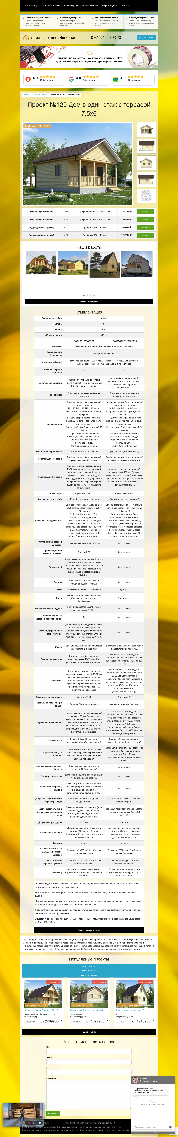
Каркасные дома (51, 5)
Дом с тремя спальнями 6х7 (130, 1010)
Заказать (146, 212)
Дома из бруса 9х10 (89, 971)
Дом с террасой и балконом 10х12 (41, 1010)
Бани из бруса (71, 5)
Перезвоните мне (146, 37)
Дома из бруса (32, 5)
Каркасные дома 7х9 (89, 975)
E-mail (48, 1068)
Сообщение (51, 1078)
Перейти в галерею (88, 301)
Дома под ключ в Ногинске (52, 37)
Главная (26, 94)
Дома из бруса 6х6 (89, 966)
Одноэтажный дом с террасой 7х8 (86, 1010)
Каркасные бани (90, 5)
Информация (108, 5)
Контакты (126, 5)
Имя (48, 1047)
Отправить (53, 1113)
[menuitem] (32, 5)
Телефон (50, 1057)
